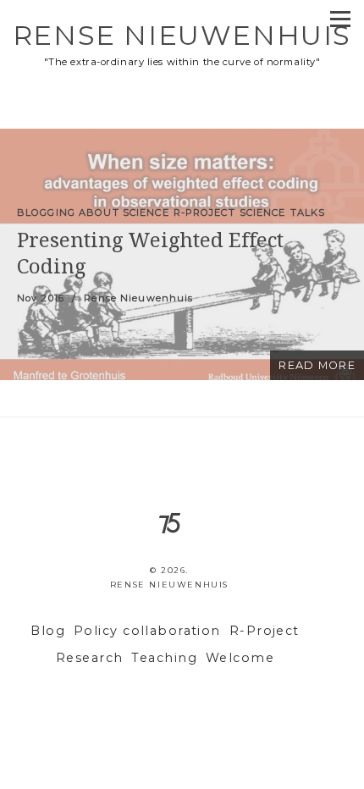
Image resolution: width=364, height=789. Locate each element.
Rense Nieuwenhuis (182, 35)
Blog (47, 630)
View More (182, 254)
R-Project (264, 630)
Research (90, 657)
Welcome (240, 657)
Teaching (164, 657)
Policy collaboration (147, 630)
